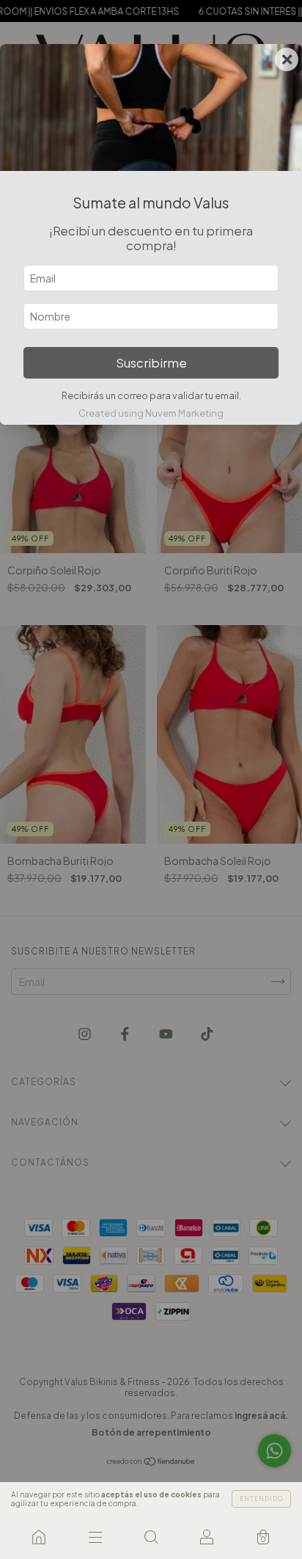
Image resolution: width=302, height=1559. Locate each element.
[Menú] (94, 1537)
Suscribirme (151, 362)
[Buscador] (151, 1537)
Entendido (261, 1499)
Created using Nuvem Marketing (151, 413)
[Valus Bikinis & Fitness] (39, 1537)
